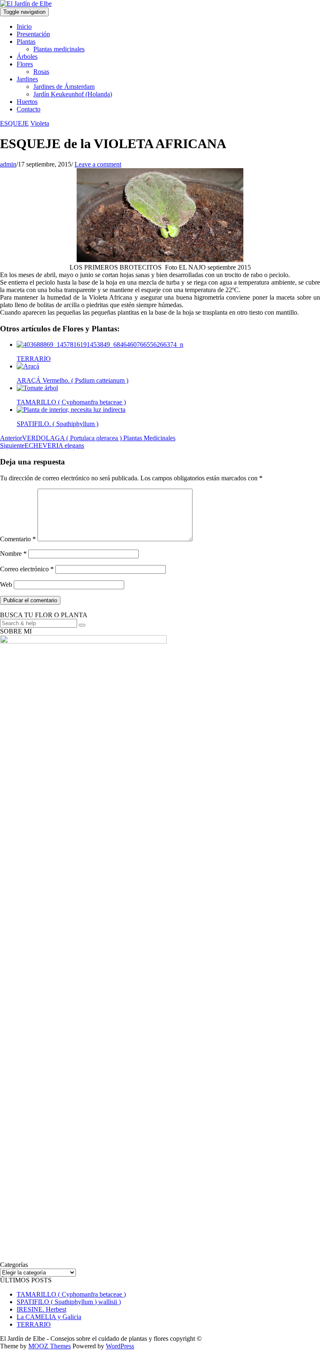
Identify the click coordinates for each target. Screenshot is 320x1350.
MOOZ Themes (49, 1346)
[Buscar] (82, 625)
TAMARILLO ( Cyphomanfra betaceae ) (71, 1294)
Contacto (28, 109)
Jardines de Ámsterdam (64, 86)
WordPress (120, 1346)
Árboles (27, 56)
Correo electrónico (27, 569)
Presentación (33, 34)
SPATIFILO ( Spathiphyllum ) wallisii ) (69, 1301)
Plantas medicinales (59, 49)
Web (6, 584)
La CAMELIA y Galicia (49, 1316)
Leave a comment (98, 164)
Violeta (39, 123)
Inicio (24, 26)
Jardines (27, 79)
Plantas (26, 41)
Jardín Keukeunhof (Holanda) (72, 94)
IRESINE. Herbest (41, 1309)
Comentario (18, 539)
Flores (25, 64)
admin (8, 164)
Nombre (13, 553)
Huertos (27, 101)
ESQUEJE (14, 123)
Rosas (41, 71)
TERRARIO (34, 1324)
